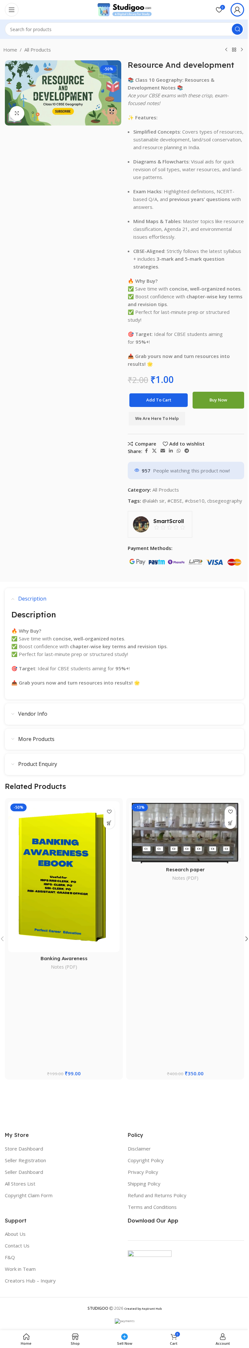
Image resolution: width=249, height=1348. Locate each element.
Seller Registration (25, 1160)
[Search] (237, 29)
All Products (37, 49)
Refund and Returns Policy (157, 1195)
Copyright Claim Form (29, 1195)
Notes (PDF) (64, 967)
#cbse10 (195, 500)
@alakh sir (153, 500)
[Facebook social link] (146, 451)
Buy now (218, 400)
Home (10, 49)
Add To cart (158, 400)
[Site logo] (124, 9)
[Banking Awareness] (64, 876)
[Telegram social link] (187, 451)
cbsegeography (224, 500)
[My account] (237, 9)
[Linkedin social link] (171, 451)
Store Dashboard (24, 1148)
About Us (15, 1234)
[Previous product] (226, 50)
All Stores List (20, 1183)
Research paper (185, 869)
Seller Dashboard (24, 1172)
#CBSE (174, 500)
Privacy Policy (143, 1172)
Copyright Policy (146, 1160)
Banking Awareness (64, 958)
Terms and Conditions (152, 1207)
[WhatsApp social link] (179, 451)
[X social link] (154, 451)
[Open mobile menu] (12, 9)
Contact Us (17, 1245)
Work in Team (20, 1269)
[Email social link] (163, 451)
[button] (109, 823)
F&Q (10, 1257)
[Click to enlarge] (17, 113)
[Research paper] (185, 832)
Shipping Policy (144, 1183)
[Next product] (242, 50)
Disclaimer (139, 1148)
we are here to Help (157, 418)
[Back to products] (234, 50)
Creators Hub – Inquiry (30, 1280)
